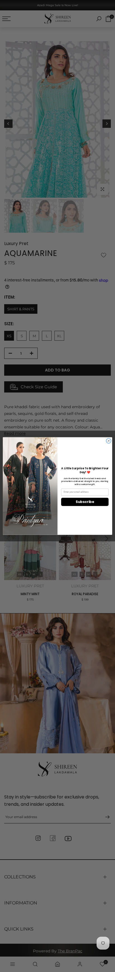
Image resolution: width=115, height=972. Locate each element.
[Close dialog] (108, 440)
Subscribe (85, 501)
